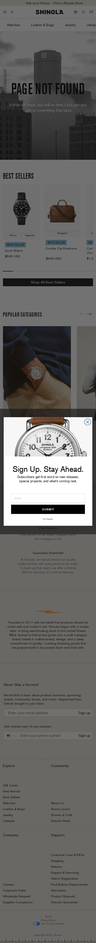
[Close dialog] (87, 422)
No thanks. (48, 518)
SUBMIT (48, 509)
